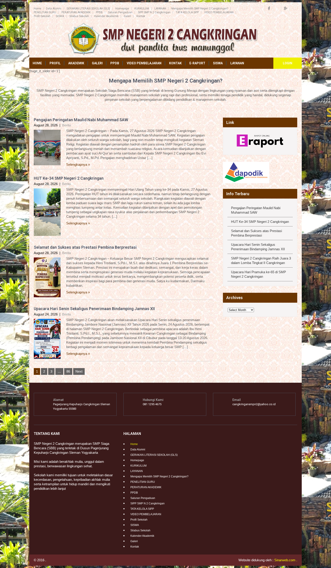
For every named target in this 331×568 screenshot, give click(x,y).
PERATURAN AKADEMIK (76, 12)
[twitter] (277, 8)
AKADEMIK (76, 63)
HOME (37, 63)
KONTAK (175, 63)
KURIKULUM (141, 8)
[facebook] (269, 8)
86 (68, 371)
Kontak (140, 16)
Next (78, 371)
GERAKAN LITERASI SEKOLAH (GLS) (88, 8)
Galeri (127, 16)
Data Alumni (53, 8)
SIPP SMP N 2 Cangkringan (154, 12)
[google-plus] (285, 8)
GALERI (97, 63)
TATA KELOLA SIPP (187, 12)
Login (287, 63)
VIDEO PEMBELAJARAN (219, 12)
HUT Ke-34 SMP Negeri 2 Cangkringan (69, 178)
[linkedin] (293, 8)
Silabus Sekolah (79, 16)
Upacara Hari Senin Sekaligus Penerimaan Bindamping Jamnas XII (94, 308)
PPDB (99, 12)
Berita (66, 125)
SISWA (60, 16)
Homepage (122, 8)
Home (37, 8)
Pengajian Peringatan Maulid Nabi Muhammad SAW (81, 119)
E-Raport (197, 63)
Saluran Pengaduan (120, 12)
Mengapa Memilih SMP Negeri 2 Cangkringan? (199, 8)
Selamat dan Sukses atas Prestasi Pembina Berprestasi (85, 247)
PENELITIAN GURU (45, 12)
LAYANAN (160, 8)
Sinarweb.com (284, 560)
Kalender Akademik (106, 16)
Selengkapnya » (78, 164)
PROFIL (55, 63)
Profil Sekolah (42, 16)
